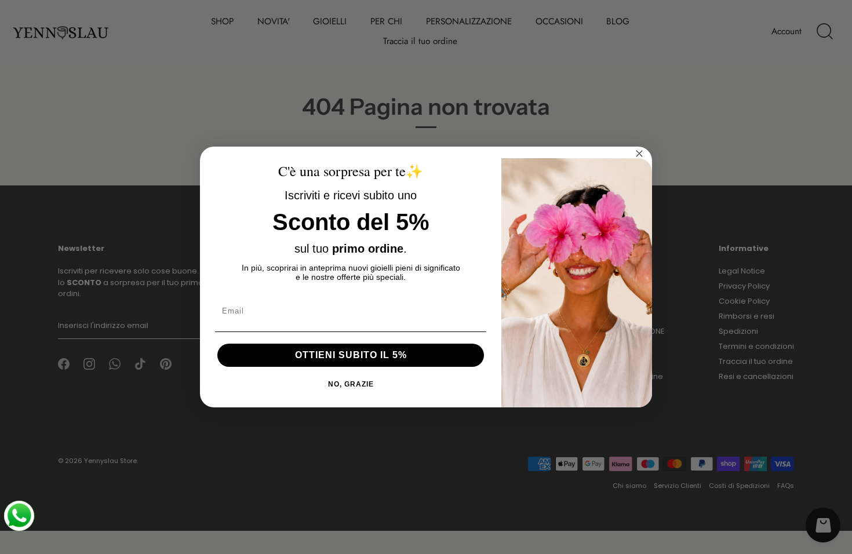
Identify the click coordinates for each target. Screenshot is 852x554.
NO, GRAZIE (351, 384)
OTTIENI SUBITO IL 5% (351, 355)
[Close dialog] (639, 154)
